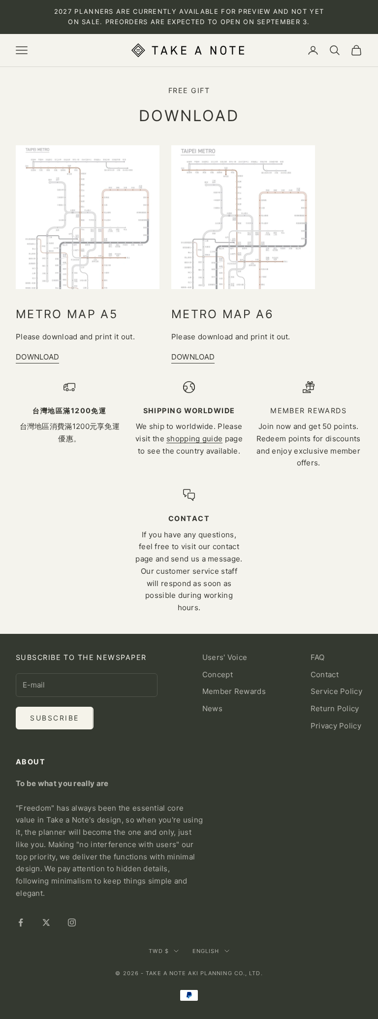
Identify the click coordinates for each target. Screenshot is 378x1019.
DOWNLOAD (37, 357)
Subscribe (54, 718)
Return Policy (335, 708)
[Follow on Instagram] (72, 922)
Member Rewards (234, 691)
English (206, 951)
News (212, 708)
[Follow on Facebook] (21, 922)
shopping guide (194, 438)
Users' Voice (225, 657)
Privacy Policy (336, 725)
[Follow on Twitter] (46, 922)
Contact (325, 674)
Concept (217, 674)
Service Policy (336, 691)
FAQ (318, 657)
